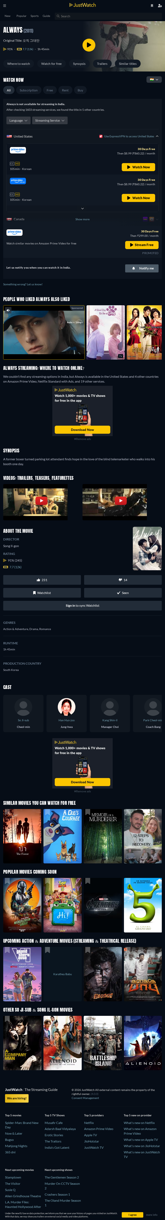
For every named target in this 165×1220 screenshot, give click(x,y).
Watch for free (51, 63)
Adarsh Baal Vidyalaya (60, 1129)
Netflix (89, 1123)
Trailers (102, 63)
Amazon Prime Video (98, 1129)
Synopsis (79, 63)
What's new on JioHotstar (142, 1146)
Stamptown (13, 1177)
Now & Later (13, 1133)
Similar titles (128, 63)
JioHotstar (91, 1141)
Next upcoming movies (19, 1169)
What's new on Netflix (139, 1123)
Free (50, 90)
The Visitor (12, 1183)
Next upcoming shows (58, 1169)
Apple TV (90, 1135)
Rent (65, 90)
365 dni (10, 1152)
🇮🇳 (152, 79)
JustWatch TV (94, 1147)
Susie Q (10, 1190)
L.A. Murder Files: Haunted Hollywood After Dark (23, 1206)
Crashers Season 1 (57, 1194)
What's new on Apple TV (141, 1139)
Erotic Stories (54, 1135)
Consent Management (85, 1098)
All (9, 90)
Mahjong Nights (16, 1146)
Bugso (9, 1139)
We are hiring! (17, 1098)
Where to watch (18, 63)
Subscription (29, 90)
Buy (80, 90)
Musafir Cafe (54, 1123)
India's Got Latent (57, 1147)
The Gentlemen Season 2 (62, 1177)
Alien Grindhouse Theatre (23, 1196)
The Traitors (53, 1141)
